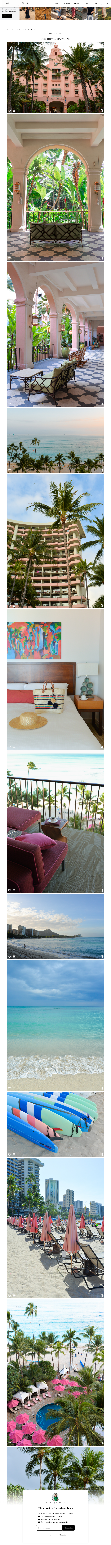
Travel (67, 3)
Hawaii (21, 30)
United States (11, 30)
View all (7, 16)
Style (57, 3)
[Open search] (96, 4)
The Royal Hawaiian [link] (34, 30)
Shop (76, 3)
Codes (85, 3)
